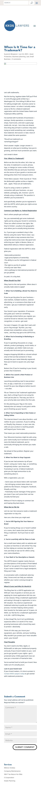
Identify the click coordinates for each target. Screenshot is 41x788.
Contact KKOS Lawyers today (14, 674)
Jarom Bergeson (12, 54)
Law (27, 56)
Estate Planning (9, 781)
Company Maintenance (12, 771)
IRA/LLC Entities (9, 768)
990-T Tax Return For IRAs (13, 774)
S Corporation (9, 777)
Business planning (19, 56)
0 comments (16, 59)
